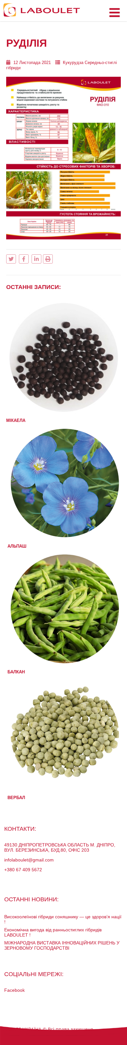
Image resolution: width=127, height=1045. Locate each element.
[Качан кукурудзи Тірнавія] (63, 411)
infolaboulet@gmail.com (29, 859)
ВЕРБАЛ (16, 797)
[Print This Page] (48, 259)
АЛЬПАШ (16, 546)
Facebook (14, 990)
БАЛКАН (16, 671)
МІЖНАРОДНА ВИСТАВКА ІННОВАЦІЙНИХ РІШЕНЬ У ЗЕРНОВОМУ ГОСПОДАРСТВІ (62, 945)
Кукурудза (73, 62)
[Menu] (114, 13)
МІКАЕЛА (15, 420)
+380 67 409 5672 (23, 869)
